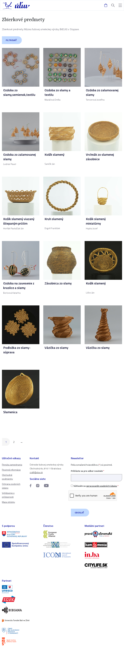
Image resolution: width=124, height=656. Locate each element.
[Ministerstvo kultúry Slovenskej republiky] (20, 534)
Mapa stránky (8, 502)
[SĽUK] (20, 600)
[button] (120, 5)
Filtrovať (11, 40)
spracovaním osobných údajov (101, 486)
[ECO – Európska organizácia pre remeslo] (62, 545)
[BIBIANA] (20, 610)
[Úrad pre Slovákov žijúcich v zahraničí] (20, 631)
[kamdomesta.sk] (103, 545)
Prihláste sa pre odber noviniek (87, 471)
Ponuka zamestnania (12, 464)
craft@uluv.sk (36, 472)
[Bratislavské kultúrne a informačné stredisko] (20, 641)
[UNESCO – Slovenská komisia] (20, 589)
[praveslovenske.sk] (103, 534)
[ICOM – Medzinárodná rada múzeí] (62, 555)
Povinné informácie (11, 469)
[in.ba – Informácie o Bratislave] (103, 555)
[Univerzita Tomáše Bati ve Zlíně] (20, 621)
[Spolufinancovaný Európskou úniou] (20, 545)
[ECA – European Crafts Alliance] (62, 534)
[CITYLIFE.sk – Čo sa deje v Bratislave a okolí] (103, 566)
